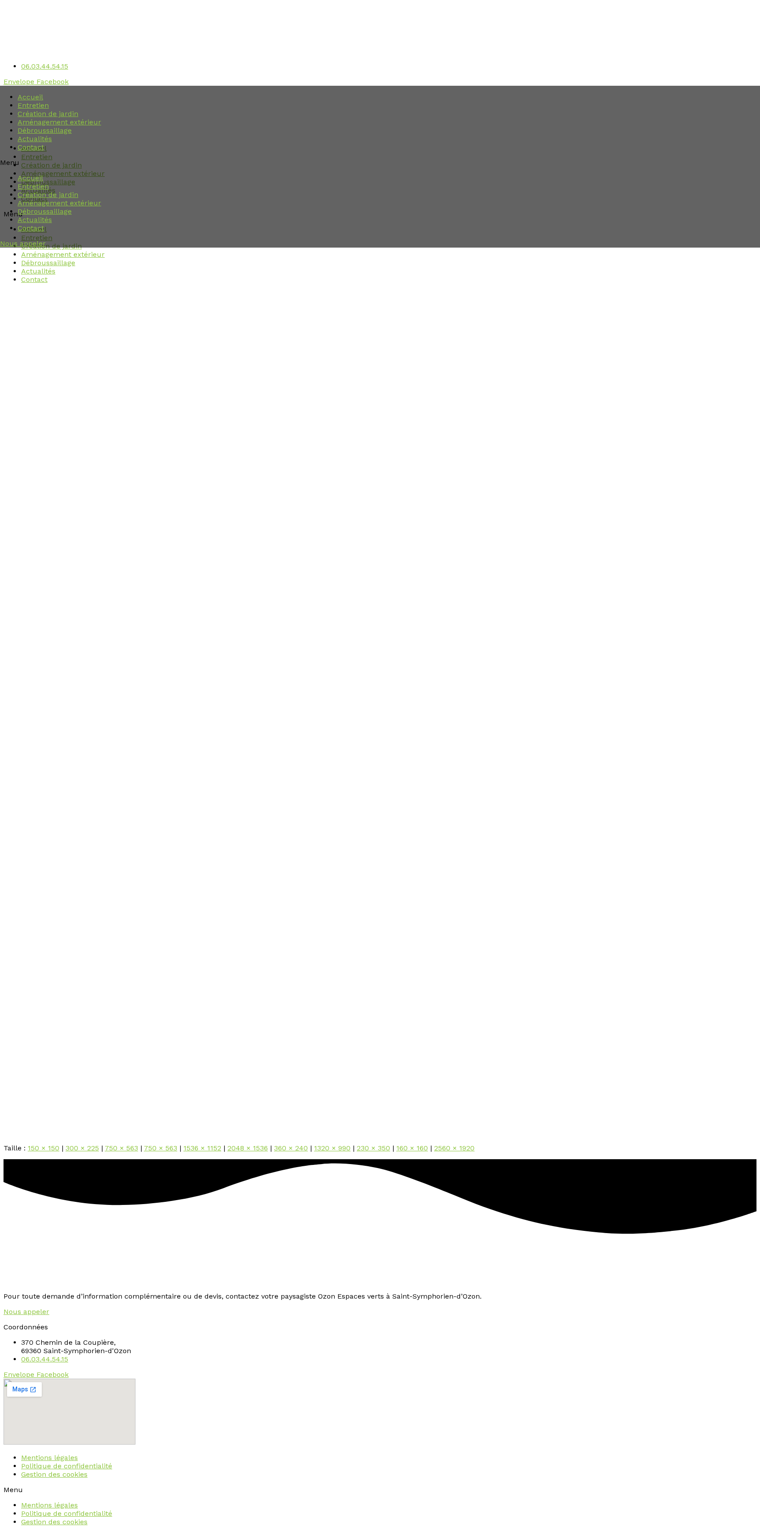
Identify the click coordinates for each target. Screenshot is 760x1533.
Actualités (35, 139)
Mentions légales (49, 1457)
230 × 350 (373, 1148)
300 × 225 (82, 1148)
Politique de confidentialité (66, 1466)
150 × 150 (43, 1148)
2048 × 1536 (247, 1148)
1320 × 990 (332, 1148)
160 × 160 (412, 1148)
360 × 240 (291, 1148)
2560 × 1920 (454, 1148)
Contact (31, 147)
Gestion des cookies (54, 1474)
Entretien (33, 105)
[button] (380, 162)
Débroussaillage (45, 130)
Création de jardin (48, 114)
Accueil (30, 97)
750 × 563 (121, 1148)
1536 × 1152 (202, 1148)
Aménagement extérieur (59, 122)
